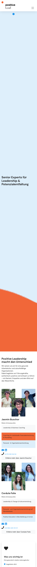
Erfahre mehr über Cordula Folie (18, 532)
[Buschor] (10, 5)
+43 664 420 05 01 (11, 528)
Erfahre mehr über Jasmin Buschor (19, 458)
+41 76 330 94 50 (10, 454)
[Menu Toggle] (32, 8)
